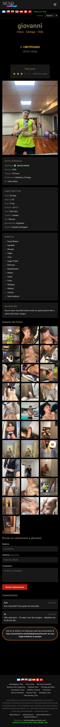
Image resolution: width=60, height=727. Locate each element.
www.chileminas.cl (43, 715)
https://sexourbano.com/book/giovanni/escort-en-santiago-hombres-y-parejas (30, 634)
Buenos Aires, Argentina (16, 687)
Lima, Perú (47, 690)
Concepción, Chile (18, 690)
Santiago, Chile (45, 693)
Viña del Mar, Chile (31, 695)
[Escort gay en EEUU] (17, 12)
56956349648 (23, 165)
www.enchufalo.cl (31, 717)
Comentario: (7, 566)
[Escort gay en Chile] (8, 12)
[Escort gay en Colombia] (13, 12)
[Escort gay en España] (21, 12)
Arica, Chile (30, 684)
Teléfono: (10, 555)
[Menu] (55, 4)
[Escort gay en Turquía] (30, 12)
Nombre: (5, 544)
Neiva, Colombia (17, 693)
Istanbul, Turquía (33, 690)
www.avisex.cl (14, 715)
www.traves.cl (28, 715)
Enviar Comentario (15, 587)
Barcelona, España (44, 684)
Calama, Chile (33, 687)
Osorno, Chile (31, 693)
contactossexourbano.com (35, 720)
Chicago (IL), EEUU (48, 687)
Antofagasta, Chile (16, 684)
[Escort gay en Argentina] (4, 12)
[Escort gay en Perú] (26, 12)
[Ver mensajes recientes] (57, 363)
